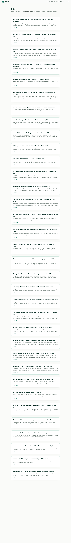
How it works (62, 1)
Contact (67, 1)
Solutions (48, 1)
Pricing (57, 1)
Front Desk (53, 1)
